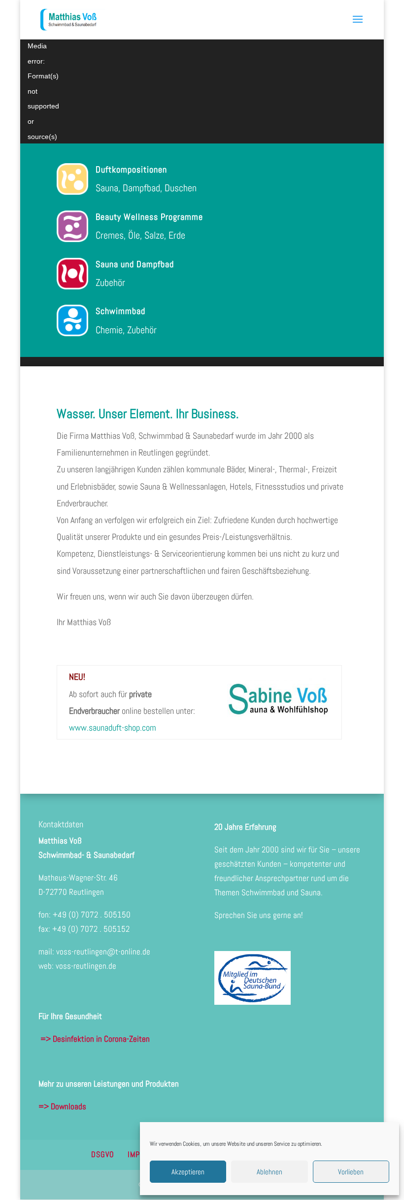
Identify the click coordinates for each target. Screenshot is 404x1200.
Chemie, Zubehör (126, 329)
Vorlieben (351, 1171)
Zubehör (110, 282)
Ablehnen (269, 1171)
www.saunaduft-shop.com (112, 727)
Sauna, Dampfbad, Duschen (146, 187)
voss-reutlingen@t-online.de (103, 951)
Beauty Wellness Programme (149, 216)
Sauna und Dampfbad (135, 264)
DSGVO (102, 1154)
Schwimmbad (120, 311)
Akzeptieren (187, 1171)
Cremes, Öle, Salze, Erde (140, 235)
